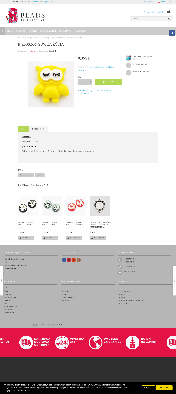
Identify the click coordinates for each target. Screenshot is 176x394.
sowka (39, 175)
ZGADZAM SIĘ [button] (164, 388)
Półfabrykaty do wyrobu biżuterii (16, 265)
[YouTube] (74, 260)
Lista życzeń (65, 300)
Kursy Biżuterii (48, 31)
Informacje (65, 31)
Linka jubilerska (10, 268)
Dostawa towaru (9, 288)
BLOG (9, 31)
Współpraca (8, 310)
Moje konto (65, 291)
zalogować (33, 2)
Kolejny (174, 279)
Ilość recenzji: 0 (97, 67)
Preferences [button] (148, 388)
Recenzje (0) (38, 129)
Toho (7, 262)
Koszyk (33, 31)
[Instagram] (79, 260)
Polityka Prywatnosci (10, 313)
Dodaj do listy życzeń (89, 90)
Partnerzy (7, 300)
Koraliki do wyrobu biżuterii (31, 38)
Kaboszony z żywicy (58, 38)
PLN (170, 2)
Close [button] (137, 388)
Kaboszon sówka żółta (74, 38)
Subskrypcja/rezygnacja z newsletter (131, 300)
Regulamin (7, 294)
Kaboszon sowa (26, 175)
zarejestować (47, 2)
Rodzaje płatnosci (10, 297)
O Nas (6, 291)
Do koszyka (109, 82)
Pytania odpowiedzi (10, 307)
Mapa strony (123, 303)
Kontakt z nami (66, 288)
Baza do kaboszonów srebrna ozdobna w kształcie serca (100, 224)
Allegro (6, 303)
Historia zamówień (67, 297)
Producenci (122, 288)
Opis (23, 129)
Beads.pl (58, 324)
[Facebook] (64, 260)
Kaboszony (45, 38)
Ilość (79, 77)
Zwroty (63, 294)
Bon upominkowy (124, 291)
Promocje (20, 31)
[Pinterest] (69, 260)
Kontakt (80, 31)
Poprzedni (2, 278)
